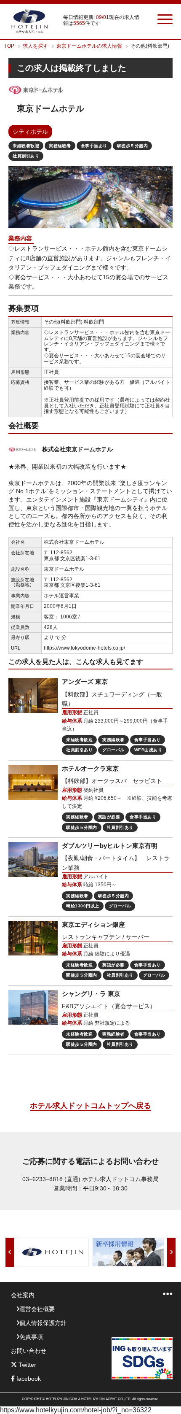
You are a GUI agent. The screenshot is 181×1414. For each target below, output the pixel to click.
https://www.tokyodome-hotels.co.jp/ (84, 648)
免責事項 (31, 1336)
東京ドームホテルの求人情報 (89, 46)
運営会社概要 (37, 1309)
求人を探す (35, 46)
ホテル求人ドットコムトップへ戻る (90, 1105)
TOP (9, 46)
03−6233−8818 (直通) (51, 1179)
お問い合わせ (28, 1350)
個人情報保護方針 (43, 1323)
